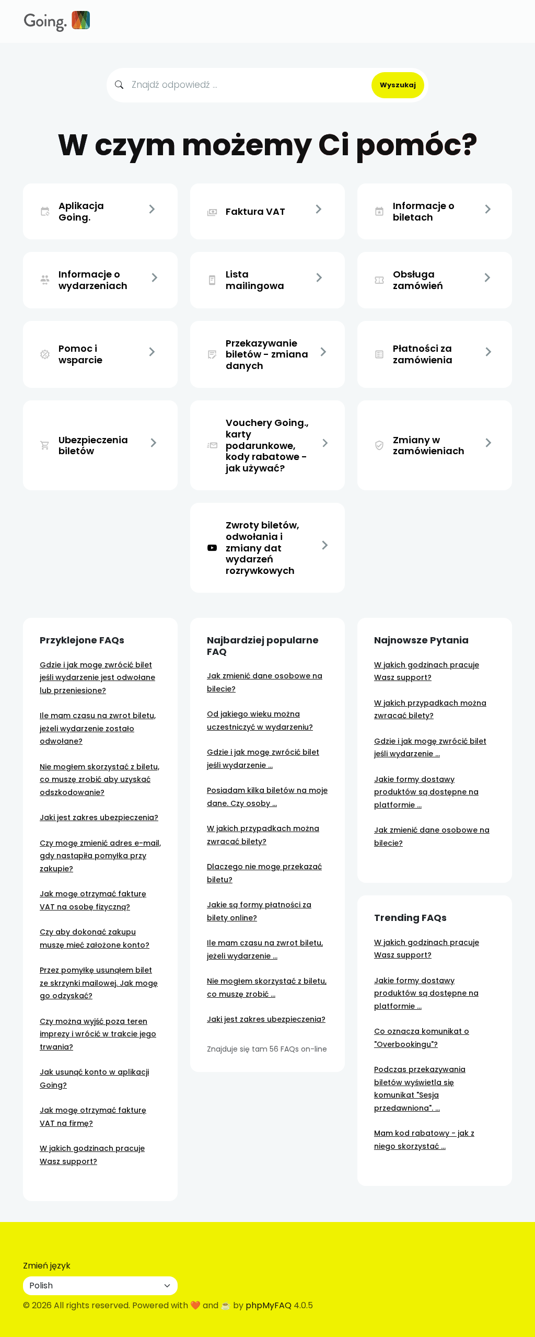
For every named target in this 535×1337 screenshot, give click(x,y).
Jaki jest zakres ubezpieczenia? (99, 817)
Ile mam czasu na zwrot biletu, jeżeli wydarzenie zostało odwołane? (98, 728)
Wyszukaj (398, 85)
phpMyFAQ (269, 1305)
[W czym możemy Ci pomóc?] (57, 21)
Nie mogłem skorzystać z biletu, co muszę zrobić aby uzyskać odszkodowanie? (99, 780)
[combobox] (247, 85)
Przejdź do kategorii (152, 211)
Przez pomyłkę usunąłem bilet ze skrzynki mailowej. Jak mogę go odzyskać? (99, 983)
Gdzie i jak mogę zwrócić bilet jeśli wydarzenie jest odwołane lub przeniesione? (97, 678)
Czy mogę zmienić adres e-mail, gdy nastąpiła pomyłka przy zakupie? (100, 856)
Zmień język (47, 1266)
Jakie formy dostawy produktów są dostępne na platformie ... (426, 792)
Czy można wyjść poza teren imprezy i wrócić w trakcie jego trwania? (98, 1034)
